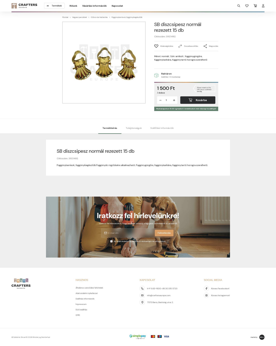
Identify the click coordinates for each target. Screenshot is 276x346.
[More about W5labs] (261, 337)
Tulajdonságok (134, 128)
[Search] (238, 5)
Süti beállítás (81, 309)
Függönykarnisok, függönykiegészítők (127, 17)
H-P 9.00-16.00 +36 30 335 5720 (162, 288)
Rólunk (73, 5)
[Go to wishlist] (247, 5)
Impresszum (81, 304)
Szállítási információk (162, 128)
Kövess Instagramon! (220, 295)
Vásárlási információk (94, 5)
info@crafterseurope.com (158, 295)
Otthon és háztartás (99, 17)
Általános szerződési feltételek (89, 287)
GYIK (78, 315)
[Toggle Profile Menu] (263, 5)
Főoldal (65, 17)
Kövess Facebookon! (220, 288)
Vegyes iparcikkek (79, 17)
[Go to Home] (24, 5)
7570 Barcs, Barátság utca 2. (160, 302)
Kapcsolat (117, 5)
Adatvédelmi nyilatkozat (87, 293)
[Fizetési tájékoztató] (150, 337)
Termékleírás (109, 128)
